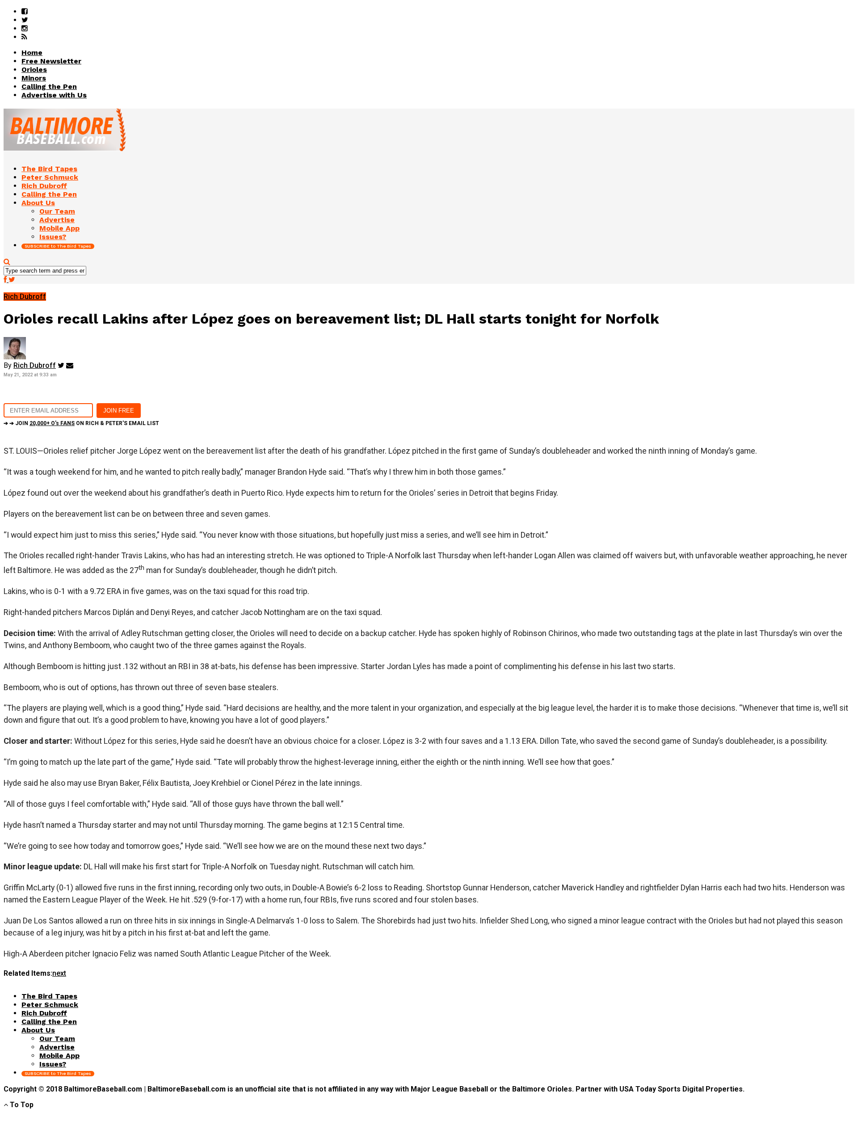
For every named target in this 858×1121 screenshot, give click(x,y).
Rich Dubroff (34, 365)
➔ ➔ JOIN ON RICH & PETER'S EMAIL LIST (81, 423)
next (59, 973)
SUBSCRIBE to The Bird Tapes (58, 246)
